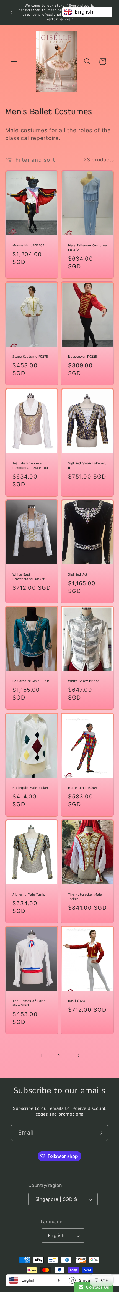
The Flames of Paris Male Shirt (29, 1003)
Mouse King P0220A (28, 245)
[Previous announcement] (11, 12)
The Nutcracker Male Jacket (85, 896)
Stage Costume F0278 (30, 357)
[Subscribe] (100, 1133)
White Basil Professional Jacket (28, 577)
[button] (14, 61)
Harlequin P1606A (82, 788)
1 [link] (41, 1055)
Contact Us (96, 1287)
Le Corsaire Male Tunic (31, 681)
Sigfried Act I (79, 575)
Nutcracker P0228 (82, 357)
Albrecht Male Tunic (28, 894)
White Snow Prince (83, 681)
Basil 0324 (76, 1001)
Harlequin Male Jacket (30, 788)
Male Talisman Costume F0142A (87, 247)
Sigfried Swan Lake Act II (87, 465)
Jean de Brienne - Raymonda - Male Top (30, 465)
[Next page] (78, 1055)
